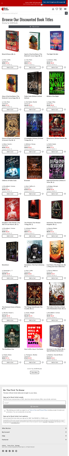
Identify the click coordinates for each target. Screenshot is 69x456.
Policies (4, 445)
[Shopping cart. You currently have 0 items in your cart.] (61, 9)
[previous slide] (2, 3)
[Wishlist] (57, 9)
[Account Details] (53, 9)
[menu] (65, 9)
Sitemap (17, 445)
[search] (66, 13)
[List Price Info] (11, 64)
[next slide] (67, 3)
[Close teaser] (41, 5)
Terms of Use (10, 445)
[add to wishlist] (20, 67)
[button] (54, 2)
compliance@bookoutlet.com (15, 422)
